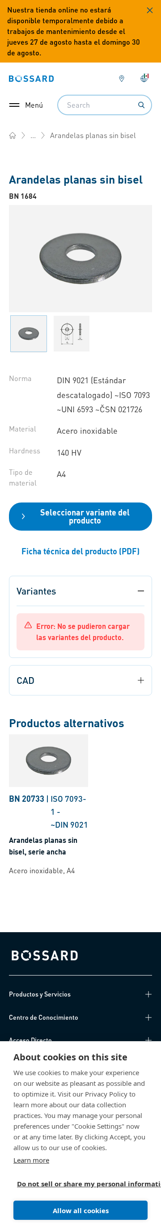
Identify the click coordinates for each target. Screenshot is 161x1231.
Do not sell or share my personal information (77, 1183)
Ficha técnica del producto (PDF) (80, 551)
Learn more (31, 1160)
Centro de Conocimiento (43, 1017)
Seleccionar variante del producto (85, 516)
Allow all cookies (81, 1210)
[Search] (141, 105)
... (33, 135)
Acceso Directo (30, 1040)
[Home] (12, 135)
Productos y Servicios (40, 994)
